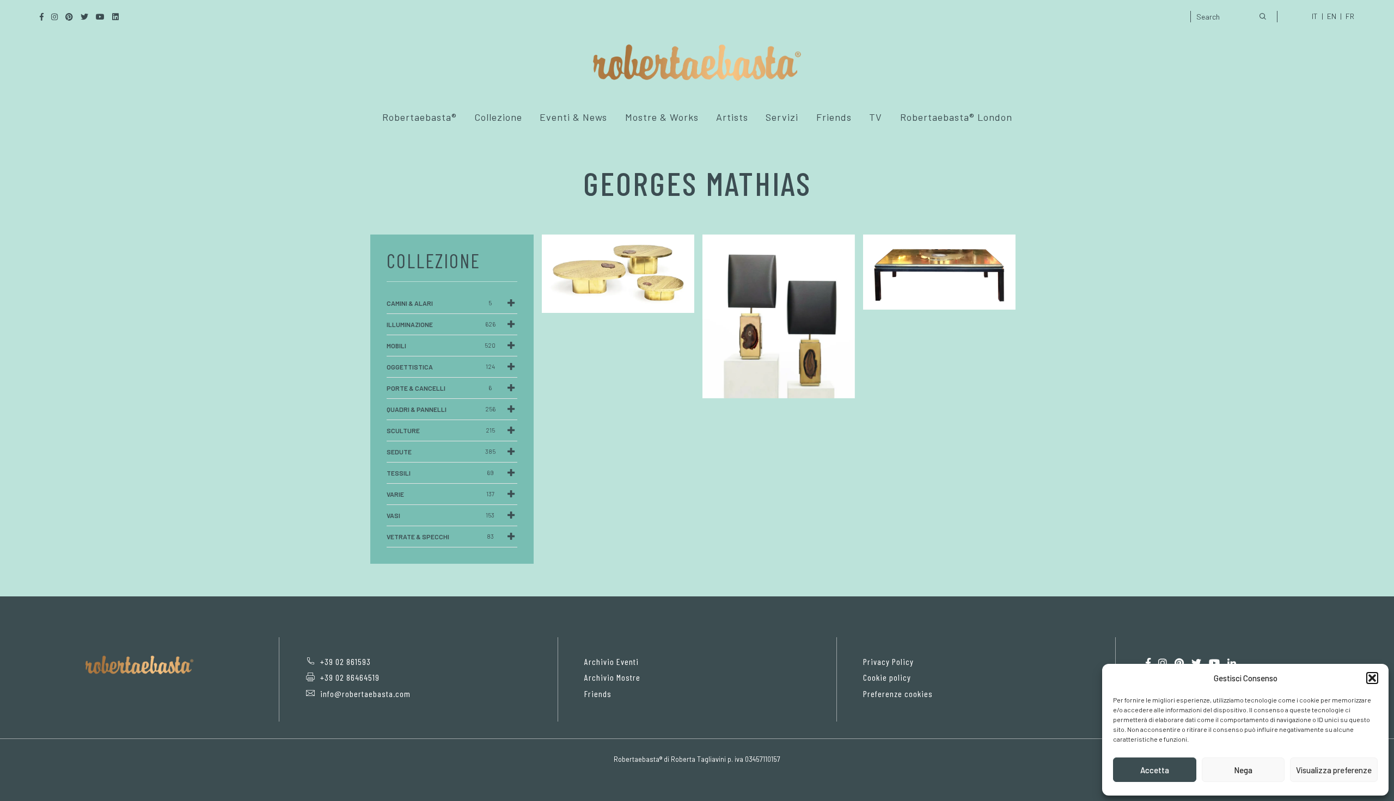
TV (875, 117)
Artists (732, 117)
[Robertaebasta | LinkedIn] (1232, 663)
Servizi (782, 117)
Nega (1243, 770)
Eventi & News (573, 117)
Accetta (1154, 770)
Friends (834, 117)
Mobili (441, 345)
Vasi (440, 515)
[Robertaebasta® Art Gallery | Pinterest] (1179, 663)
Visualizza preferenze (1334, 770)
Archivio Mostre (612, 677)
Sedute (441, 451)
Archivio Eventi (611, 661)
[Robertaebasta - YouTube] (1214, 663)
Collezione (498, 117)
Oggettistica (441, 367)
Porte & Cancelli (439, 388)
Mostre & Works (662, 117)
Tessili (440, 473)
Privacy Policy (888, 661)
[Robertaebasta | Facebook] (1148, 663)
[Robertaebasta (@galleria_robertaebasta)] (1162, 663)
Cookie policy (887, 677)
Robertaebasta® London (956, 117)
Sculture (441, 430)
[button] (1372, 678)
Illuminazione (441, 324)
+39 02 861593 (345, 661)
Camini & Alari (439, 303)
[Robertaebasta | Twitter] (1196, 663)
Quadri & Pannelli (441, 409)
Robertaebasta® (419, 117)
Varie (440, 494)
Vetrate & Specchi (440, 536)
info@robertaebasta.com (365, 693)
